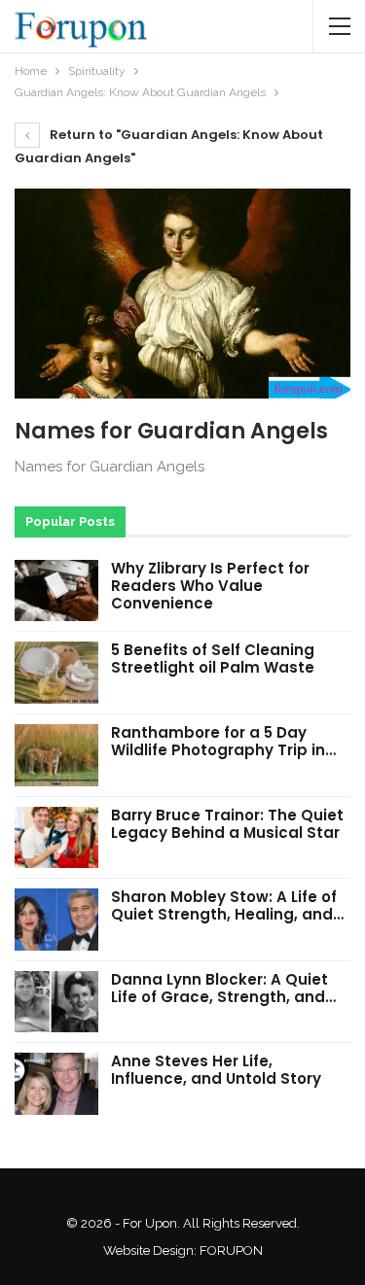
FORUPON (231, 1250)
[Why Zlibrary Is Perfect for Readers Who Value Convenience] (56, 591)
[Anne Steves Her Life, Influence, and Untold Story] (56, 1084)
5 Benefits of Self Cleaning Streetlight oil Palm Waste (212, 658)
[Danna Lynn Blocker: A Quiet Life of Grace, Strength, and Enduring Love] (56, 1002)
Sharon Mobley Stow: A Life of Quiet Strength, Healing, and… (227, 905)
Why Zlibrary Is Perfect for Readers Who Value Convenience (210, 585)
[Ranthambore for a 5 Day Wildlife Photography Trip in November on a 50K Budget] (56, 755)
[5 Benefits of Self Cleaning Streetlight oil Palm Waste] (56, 673)
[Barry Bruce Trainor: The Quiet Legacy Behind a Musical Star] (56, 838)
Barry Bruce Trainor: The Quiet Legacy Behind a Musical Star (227, 824)
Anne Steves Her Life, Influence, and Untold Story (216, 1070)
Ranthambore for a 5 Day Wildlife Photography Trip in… (223, 741)
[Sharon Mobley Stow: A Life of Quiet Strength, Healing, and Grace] (56, 919)
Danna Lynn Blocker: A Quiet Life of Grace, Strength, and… (223, 988)
